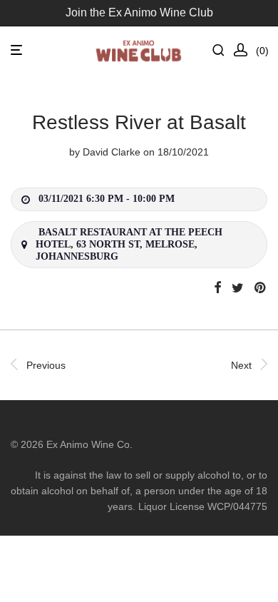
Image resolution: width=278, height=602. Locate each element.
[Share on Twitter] (238, 288)
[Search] (223, 50)
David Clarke (111, 152)
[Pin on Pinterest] (260, 288)
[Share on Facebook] (217, 288)
